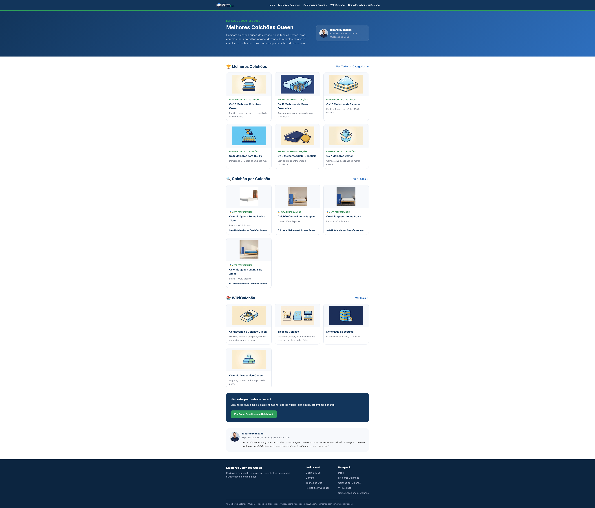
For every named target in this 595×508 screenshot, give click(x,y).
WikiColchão (337, 5)
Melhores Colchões (289, 5)
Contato (310, 477)
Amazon (312, 504)
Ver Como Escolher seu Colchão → (253, 414)
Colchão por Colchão (315, 5)
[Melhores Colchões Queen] (225, 5)
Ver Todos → (361, 178)
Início (272, 5)
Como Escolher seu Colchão (364, 5)
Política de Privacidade (318, 487)
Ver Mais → (362, 297)
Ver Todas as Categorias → (352, 66)
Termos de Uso (314, 483)
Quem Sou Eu (313, 472)
